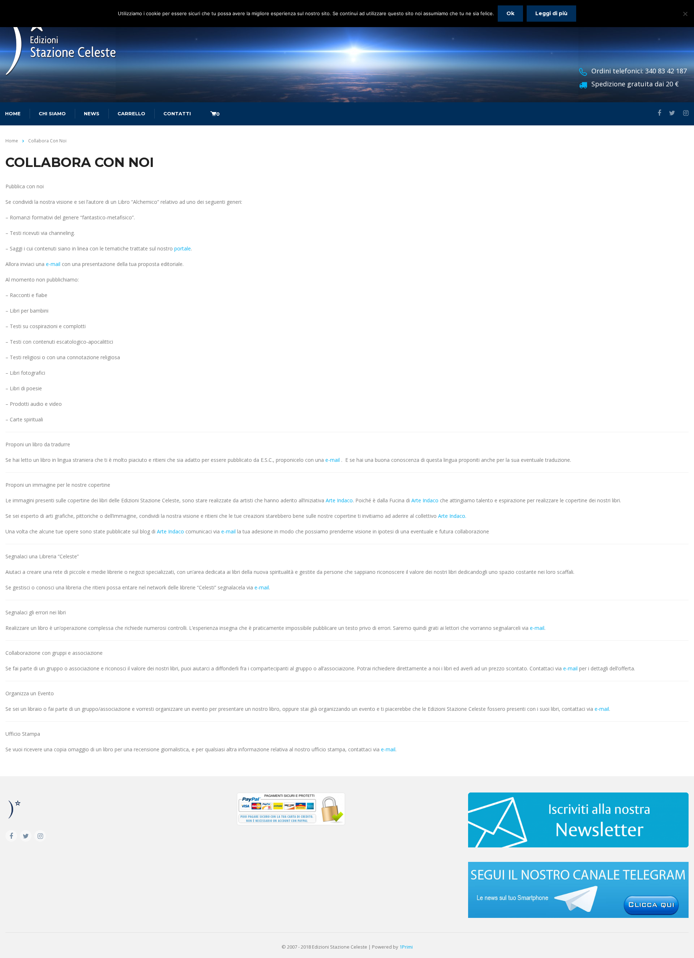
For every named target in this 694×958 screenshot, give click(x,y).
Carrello (131, 113)
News (91, 113)
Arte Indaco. (452, 515)
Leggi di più (551, 13)
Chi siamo (52, 113)
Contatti (177, 113)
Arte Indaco (339, 500)
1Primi (406, 947)
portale (182, 248)
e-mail (53, 264)
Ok (510, 13)
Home (11, 141)
